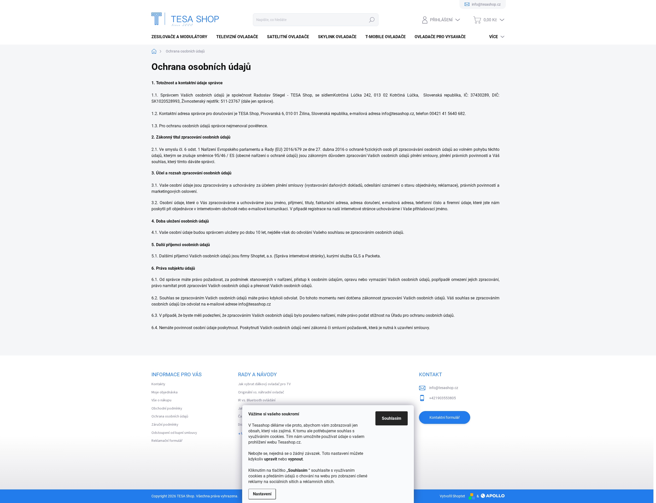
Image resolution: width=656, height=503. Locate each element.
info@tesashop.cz (443, 388)
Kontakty (158, 384)
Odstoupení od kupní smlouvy (174, 432)
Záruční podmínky (164, 424)
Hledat (371, 20)
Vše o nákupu (161, 400)
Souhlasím (391, 418)
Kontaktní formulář (444, 417)
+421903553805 (442, 398)
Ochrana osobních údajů (169, 416)
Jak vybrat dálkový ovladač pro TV (264, 384)
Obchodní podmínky (166, 408)
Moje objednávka (164, 392)
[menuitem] (181, 37)
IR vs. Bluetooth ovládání (256, 400)
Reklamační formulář (166, 440)
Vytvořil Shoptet (452, 496)
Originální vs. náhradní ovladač (261, 392)
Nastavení (262, 493)
